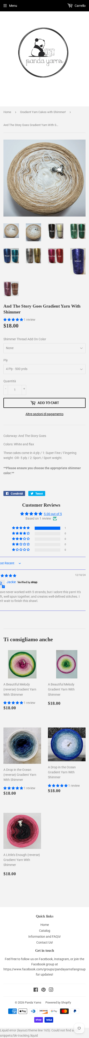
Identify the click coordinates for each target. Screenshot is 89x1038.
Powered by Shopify (58, 1002)
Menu (13, 5)
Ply (5, 360)
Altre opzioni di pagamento (44, 414)
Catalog (44, 930)
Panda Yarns (33, 1002)
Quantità (9, 381)
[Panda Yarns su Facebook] (35, 990)
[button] (13, 319)
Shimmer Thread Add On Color (24, 339)
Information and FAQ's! (44, 936)
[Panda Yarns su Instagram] (51, 990)
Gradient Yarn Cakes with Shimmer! (43, 112)
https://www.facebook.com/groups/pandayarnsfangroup (44, 969)
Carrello (80, 5)
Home (7, 112)
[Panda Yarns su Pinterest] (43, 990)
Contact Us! (44, 942)
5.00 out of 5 (53, 514)
